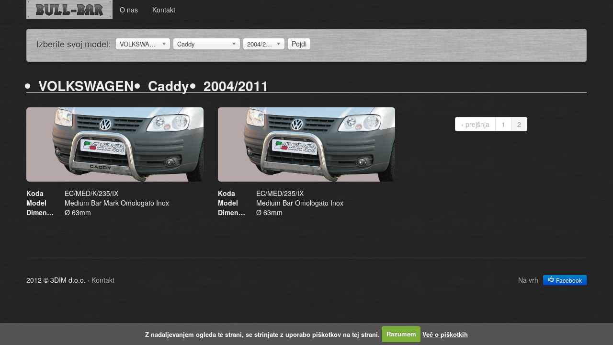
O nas (129, 9)
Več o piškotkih (445, 333)
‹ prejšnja (475, 124)
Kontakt (163, 9)
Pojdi (299, 43)
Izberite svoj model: (73, 43)
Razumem (401, 333)
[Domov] (69, 9)
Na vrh (528, 280)
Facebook (568, 280)
